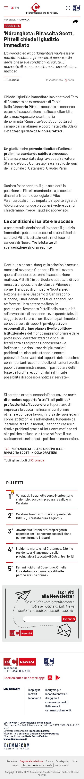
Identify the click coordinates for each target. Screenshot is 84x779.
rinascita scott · (17, 452)
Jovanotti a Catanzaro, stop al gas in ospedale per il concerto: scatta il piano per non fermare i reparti (43, 533)
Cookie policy (63, 761)
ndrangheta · (22, 449)
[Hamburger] (6, 8)
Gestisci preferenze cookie (37, 765)
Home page (10, 19)
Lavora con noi (61, 765)
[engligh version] (13, 7)
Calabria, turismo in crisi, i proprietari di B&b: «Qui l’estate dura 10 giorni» (43, 516)
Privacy (49, 761)
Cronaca (24, 19)
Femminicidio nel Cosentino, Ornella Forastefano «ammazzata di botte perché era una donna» (41, 571)
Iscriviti (69, 619)
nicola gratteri (44, 452)
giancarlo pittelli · (49, 449)
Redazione (12, 761)
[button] (75, 21)
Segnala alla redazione (31, 761)
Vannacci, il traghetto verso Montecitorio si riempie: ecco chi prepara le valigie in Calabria (44, 499)
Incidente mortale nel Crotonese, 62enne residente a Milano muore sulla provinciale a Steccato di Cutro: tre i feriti (45, 552)
